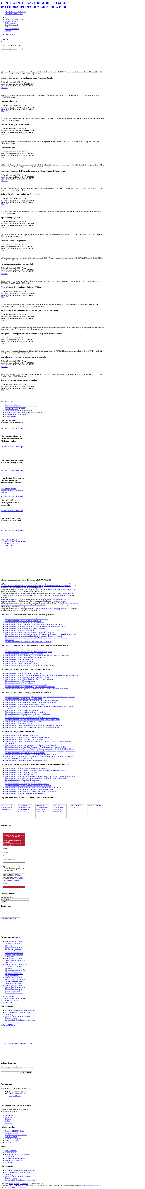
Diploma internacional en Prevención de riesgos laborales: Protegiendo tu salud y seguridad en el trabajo (40, 776)
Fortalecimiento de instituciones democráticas (20, 1020)
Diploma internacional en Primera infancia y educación (58, 589)
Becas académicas (11, 1151)
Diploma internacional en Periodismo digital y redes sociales (25, 793)
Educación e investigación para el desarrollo (19, 1010)
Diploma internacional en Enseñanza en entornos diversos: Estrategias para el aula (32, 720)
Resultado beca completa (13, 1160)
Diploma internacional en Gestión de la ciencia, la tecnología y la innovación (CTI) (33, 787)
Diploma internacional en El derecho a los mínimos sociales (25, 657)
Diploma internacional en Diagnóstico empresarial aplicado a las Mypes (29, 789)
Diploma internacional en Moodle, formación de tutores (23, 721)
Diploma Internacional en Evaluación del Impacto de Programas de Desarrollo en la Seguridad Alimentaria (40, 634)
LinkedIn (8, 1119)
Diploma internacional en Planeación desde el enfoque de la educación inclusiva (32, 718)
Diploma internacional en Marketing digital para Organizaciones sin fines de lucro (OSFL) (39, 604)
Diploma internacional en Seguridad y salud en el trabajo (24, 654)
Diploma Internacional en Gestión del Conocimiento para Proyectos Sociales (30, 755)
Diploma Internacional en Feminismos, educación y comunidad (26, 685)
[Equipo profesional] (13, 1040)
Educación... (9, 405)
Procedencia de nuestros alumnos (16, 1135)
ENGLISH (23, 1187)
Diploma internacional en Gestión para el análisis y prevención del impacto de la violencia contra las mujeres (41, 675)
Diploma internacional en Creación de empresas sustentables (25, 628)
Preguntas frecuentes (12, 1140)
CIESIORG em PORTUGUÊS (15, 12)
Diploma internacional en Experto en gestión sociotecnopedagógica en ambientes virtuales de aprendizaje (36, 586)
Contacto (8, 1142)
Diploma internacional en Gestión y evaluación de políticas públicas (27, 650)
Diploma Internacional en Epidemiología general (21, 663)
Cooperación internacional (14, 411)
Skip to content (10, 34)
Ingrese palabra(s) (7, 897)
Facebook (8, 1117)
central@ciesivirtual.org (15, 1096)
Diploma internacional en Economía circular (20, 630)
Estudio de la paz (11, 1018)
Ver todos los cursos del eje (12, 428)
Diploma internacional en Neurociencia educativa (21, 710)
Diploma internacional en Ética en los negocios (21, 774)
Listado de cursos (11, 1137)
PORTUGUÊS (15, 1187)
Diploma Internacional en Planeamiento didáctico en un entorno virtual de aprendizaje (33, 725)
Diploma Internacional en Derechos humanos (20, 683)
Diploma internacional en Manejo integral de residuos (23, 621)
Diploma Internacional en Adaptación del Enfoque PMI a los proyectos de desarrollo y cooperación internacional (15, 980)
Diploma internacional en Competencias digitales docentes (24, 704)
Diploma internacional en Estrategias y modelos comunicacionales (27, 784)
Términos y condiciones (88, 1185)
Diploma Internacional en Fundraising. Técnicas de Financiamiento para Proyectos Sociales (35, 747)
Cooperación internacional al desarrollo (18, 1016)
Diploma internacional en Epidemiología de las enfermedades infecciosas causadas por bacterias (37, 655)
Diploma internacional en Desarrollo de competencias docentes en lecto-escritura (37, 594)
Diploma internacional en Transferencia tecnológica (22, 780)
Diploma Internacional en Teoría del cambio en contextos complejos (28, 737)
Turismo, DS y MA (11, 409)
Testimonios (9, 1162)
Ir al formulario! (10, 416)
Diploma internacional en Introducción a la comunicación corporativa (28, 786)
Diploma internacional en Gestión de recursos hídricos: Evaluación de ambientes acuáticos (35, 626)
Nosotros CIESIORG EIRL (14, 1131)
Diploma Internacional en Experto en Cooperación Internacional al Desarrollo (31, 745)
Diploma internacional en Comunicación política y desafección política (28, 652)
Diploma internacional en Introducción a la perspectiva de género (27, 677)
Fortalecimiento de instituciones (15, 407)
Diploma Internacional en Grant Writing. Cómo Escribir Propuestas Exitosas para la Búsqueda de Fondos (40, 751)
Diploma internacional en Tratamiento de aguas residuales (24, 623)
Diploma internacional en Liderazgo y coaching (51, 609)
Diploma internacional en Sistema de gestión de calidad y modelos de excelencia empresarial (36, 778)
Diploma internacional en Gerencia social (19, 661)
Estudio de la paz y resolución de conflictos (19, 412)
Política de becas (10, 1153)
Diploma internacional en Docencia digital (19, 723)
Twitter (7, 1121)
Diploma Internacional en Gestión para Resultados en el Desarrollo (27, 760)
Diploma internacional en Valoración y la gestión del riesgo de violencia (29, 679)
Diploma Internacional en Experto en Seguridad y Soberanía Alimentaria (29, 632)
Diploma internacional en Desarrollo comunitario (21, 735)
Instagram (8, 1123)
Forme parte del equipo (13, 1139)
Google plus (9, 1115)
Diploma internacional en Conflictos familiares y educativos (25, 712)
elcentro (16, 1184)
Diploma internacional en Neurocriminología (20, 681)
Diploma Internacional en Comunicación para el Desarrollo (25, 753)
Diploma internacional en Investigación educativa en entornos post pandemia (30, 702)
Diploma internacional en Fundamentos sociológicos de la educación (28, 714)
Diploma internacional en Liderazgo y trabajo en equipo (23, 782)
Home (11, 1184)
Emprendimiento (10, 414)
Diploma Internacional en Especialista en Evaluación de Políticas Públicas (29, 665)
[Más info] (4, 88)
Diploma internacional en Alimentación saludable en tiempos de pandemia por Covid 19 (34, 624)
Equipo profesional (11, 1133)
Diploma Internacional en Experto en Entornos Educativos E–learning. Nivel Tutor (33, 727)
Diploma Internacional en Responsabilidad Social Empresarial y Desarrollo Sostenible (34, 636)
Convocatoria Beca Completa (15, 1158)
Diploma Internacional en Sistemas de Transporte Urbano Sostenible (28, 642)
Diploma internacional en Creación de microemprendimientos (25, 768)
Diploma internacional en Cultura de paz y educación (23, 673)
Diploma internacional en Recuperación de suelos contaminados (26, 619)
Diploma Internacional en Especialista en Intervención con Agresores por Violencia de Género (36, 689)
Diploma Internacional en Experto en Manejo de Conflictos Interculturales (30, 687)
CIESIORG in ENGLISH (14, 14)
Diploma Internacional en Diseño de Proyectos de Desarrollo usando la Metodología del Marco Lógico (39, 749)
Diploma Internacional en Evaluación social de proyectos (24, 739)
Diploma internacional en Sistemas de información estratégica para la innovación (32, 791)
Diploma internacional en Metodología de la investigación (24, 716)
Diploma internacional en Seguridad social (19, 659)
